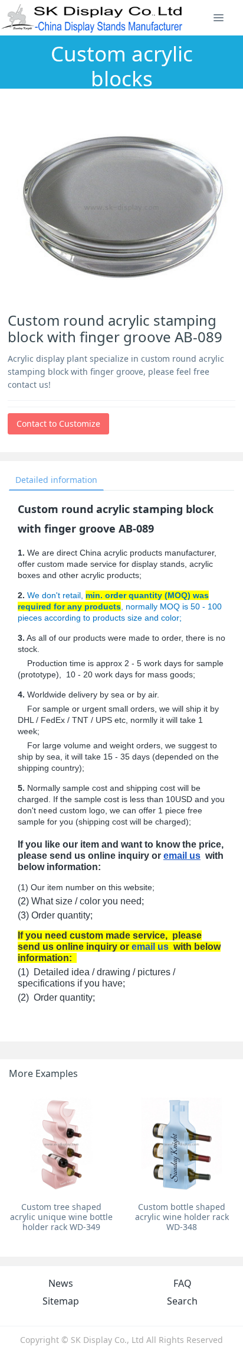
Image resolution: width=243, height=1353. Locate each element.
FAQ (182, 1283)
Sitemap (60, 1300)
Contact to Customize (58, 423)
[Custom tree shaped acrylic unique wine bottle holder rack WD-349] (61, 1143)
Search (182, 1300)
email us (182, 856)
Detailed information (56, 479)
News (60, 1283)
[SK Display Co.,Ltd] (92, 17)
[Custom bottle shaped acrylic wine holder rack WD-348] (181, 1143)
